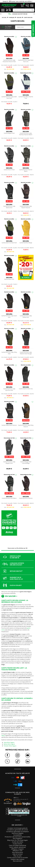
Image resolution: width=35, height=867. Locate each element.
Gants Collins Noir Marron (9, 425)
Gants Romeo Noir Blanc (9, 498)
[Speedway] (9, 5)
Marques (12, 17)
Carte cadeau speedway (17, 847)
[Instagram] (17, 755)
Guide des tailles (17, 842)
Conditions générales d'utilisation (17, 831)
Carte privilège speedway (17, 845)
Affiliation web (17, 850)
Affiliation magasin (17, 849)
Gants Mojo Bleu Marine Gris (25, 97)
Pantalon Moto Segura (10, 746)
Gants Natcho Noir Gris (26, 388)
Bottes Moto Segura (9, 744)
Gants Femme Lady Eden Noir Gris (26, 60)
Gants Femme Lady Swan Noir (9, 316)
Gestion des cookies (17, 859)
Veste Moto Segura (9, 742)
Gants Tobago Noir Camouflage (25, 462)
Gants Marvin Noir (9, 169)
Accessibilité (17, 835)
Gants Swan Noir (9, 279)
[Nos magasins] (32, 5)
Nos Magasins (17, 838)
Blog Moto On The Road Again (17, 840)
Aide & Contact (18, 854)
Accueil (4, 17)
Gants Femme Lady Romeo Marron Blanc (25, 133)
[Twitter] (7, 761)
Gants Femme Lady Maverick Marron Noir (9, 60)
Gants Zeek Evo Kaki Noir (9, 242)
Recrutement (17, 861)
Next (34, 1)
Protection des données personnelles (17, 837)
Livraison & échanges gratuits (17, 828)
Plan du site (18, 856)
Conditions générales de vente (17, 830)
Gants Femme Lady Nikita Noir (26, 316)
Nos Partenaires (17, 852)
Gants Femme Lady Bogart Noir (9, 462)
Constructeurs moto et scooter (17, 857)
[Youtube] (27, 755)
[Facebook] (7, 755)
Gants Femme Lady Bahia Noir (9, 206)
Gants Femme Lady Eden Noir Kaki (9, 97)
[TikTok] (17, 761)
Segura (19, 17)
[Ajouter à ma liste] (16, 37)
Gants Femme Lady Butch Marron (26, 206)
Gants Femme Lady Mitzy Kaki (9, 352)
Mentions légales (17, 833)
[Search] (32, 10)
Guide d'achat (17, 844)
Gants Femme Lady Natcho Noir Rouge (26, 352)
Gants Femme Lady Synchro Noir (9, 389)
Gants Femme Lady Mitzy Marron (26, 425)
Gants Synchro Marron (26, 498)
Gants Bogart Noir (9, 133)
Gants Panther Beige (26, 242)
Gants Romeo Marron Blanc (25, 170)
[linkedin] (27, 761)
